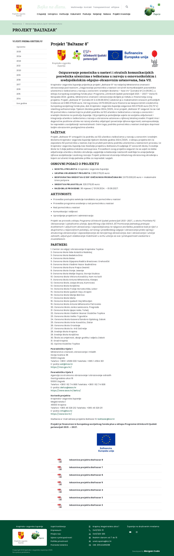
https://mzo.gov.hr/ (61, 367)
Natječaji (97, 14)
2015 (19, 94)
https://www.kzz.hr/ (61, 413)
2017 (19, 84)
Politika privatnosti (59, 541)
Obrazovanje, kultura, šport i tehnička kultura (43, 24)
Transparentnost (101, 7)
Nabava (107, 14)
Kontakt (88, 7)
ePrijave (115, 7)
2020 (19, 70)
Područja (87, 14)
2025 (19, 51)
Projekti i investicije (121, 14)
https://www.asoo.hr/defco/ (66, 390)
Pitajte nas (56, 534)
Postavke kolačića (59, 545)
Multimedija (77, 7)
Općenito (21, 47)
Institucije (64, 14)
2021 (19, 65)
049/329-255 (99, 534)
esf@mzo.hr (66, 364)
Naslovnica (17, 24)
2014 (19, 98)
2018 (19, 80)
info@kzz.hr (66, 410)
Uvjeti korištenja (58, 526)
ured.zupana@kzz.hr (102, 541)
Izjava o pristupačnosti (61, 537)
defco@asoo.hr (68, 387)
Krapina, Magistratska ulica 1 (106, 526)
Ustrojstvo (52, 14)
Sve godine (22, 103)
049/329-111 (98, 530)
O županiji (41, 14)
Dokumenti (75, 14)
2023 (19, 61)
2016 (19, 89)
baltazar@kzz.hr (106, 419)
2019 (19, 75)
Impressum (56, 530)
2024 (19, 56)
